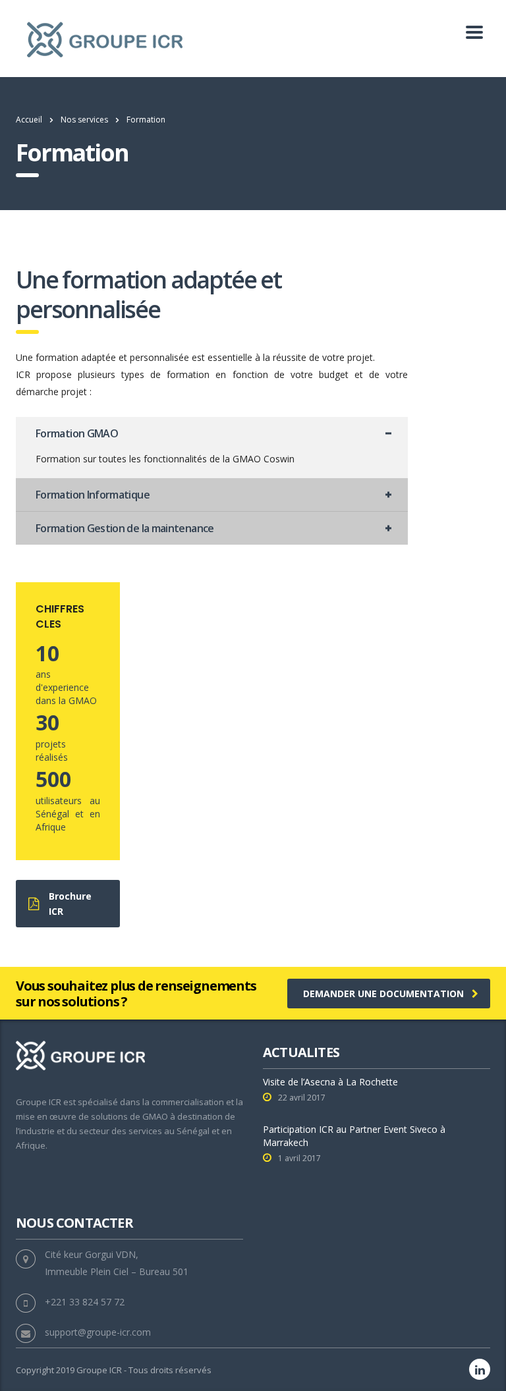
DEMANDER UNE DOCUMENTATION (383, 993)
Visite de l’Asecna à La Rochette (330, 1082)
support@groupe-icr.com (98, 1332)
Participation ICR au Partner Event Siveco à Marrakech (354, 1136)
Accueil (29, 119)
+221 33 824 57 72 (85, 1302)
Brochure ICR (70, 903)
